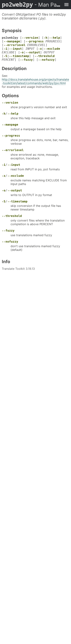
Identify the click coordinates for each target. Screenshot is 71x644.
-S (5, 56)
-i (5, 48)
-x (40, 48)
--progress (34, 41)
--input (15, 48)
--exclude (52, 48)
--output (32, 52)
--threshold (45, 56)
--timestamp (19, 56)
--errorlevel (14, 45)
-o (22, 52)
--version (30, 37)
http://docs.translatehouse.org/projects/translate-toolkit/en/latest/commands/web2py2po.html (35, 81)
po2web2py (32, 4)
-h (45, 37)
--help (54, 37)
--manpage (12, 41)
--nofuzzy (46, 59)
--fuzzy (26, 59)
